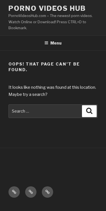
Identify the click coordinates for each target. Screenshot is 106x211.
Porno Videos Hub (47, 8)
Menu (56, 43)
